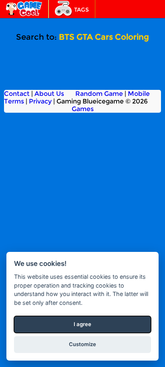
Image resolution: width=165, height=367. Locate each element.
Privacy (40, 101)
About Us (49, 93)
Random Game (99, 93)
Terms (14, 101)
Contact (17, 93)
